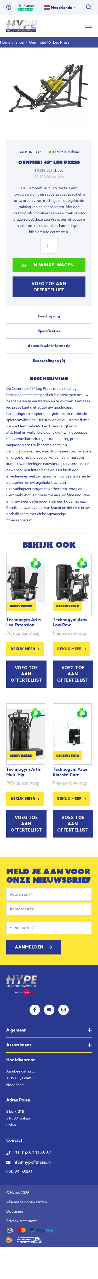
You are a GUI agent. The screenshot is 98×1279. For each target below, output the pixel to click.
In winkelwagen (53, 265)
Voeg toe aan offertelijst (49, 287)
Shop (19, 42)
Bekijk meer (23, 649)
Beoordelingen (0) (49, 360)
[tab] (49, 318)
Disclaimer (15, 1211)
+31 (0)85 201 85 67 (32, 1153)
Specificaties (49, 331)
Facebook (35, 1010)
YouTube (49, 1010)
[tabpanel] (48, 90)
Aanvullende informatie (49, 346)
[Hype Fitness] (21, 26)
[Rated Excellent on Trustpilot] (26, 7)
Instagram (63, 1010)
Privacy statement (21, 1220)
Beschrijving (49, 316)
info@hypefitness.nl (32, 1162)
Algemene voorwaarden (26, 1201)
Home (5, 42)
